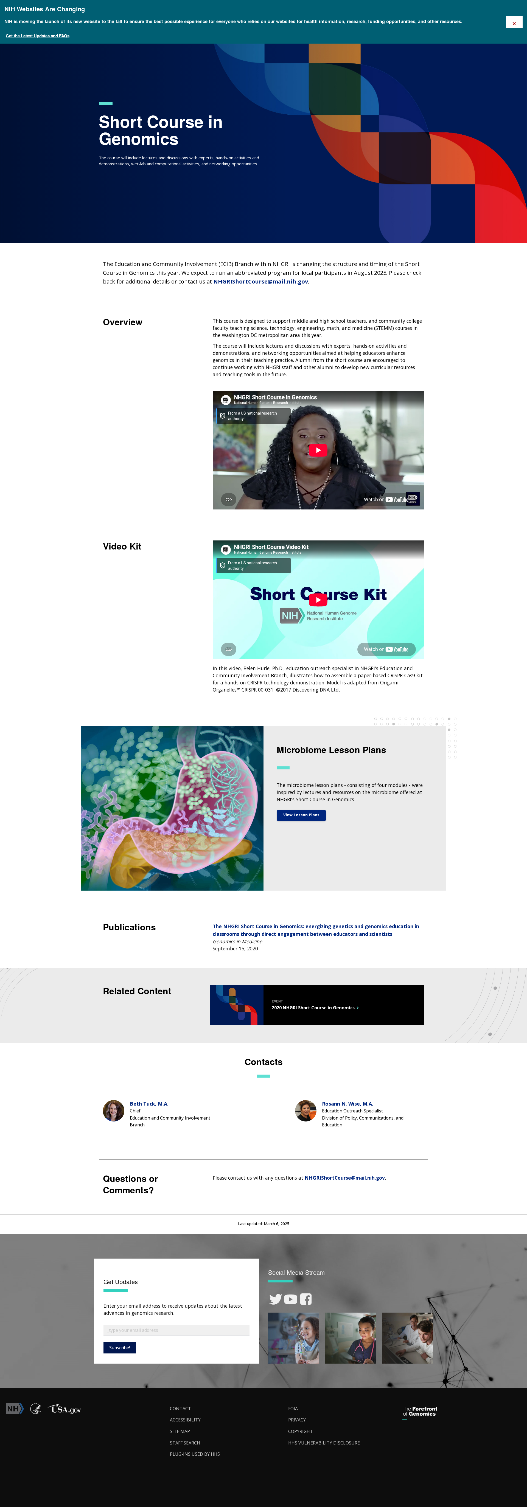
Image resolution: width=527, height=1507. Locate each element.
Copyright (300, 1431)
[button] (64, 1413)
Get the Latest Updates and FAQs (37, 36)
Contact (180, 1409)
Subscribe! (119, 1348)
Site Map (180, 1431)
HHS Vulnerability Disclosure (324, 1443)
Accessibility (185, 1420)
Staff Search (185, 1443)
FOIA (293, 1409)
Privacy (297, 1420)
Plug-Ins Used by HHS (195, 1454)
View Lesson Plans (301, 814)
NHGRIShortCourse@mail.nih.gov (260, 281)
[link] (275, 1299)
